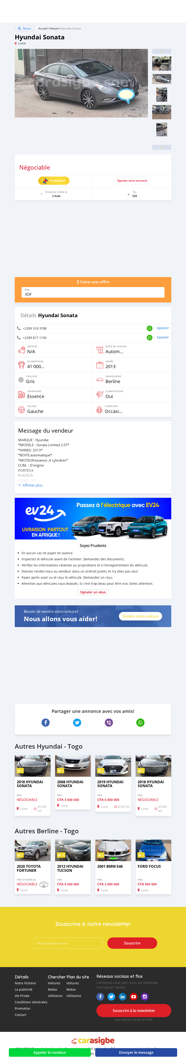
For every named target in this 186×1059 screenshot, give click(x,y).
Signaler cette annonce (132, 180)
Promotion (22, 1008)
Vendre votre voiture (140, 616)
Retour (26, 28)
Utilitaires (55, 996)
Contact (20, 1015)
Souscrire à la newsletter (134, 1010)
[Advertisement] (93, 241)
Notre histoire (25, 983)
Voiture (54, 28)
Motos (52, 989)
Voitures (54, 983)
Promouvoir (57, 180)
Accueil (42, 28)
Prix (27, 289)
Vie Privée (22, 996)
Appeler (163, 328)
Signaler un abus (93, 592)
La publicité (23, 989)
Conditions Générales (31, 1002)
